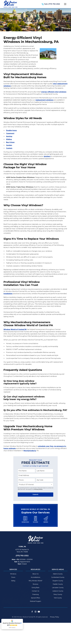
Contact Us (35, 591)
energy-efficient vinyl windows (53, 92)
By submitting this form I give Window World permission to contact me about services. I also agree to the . (35, 488)
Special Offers (35, 598)
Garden (9, 145)
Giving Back (35, 587)
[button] (65, 4)
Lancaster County (58, 587)
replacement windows (44, 100)
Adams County (58, 574)
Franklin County (58, 584)
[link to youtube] (39, 612)
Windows (13, 574)
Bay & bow (10, 142)
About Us (35, 574)
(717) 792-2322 (54, 4)
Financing (35, 594)
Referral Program (35, 601)
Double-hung (11, 130)
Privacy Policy (38, 489)
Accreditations (35, 577)
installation (8, 293)
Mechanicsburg (30, 451)
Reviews (35, 584)
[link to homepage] (10, 4)
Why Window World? (35, 581)
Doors (13, 577)
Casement (10, 133)
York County (58, 598)
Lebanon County (57, 591)
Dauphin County (58, 581)
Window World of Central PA (15, 329)
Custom (9, 148)
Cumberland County (57, 577)
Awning (9, 136)
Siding (13, 581)
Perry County (58, 594)
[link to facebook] (32, 612)
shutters (47, 156)
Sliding (9, 139)
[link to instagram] (35, 612)
